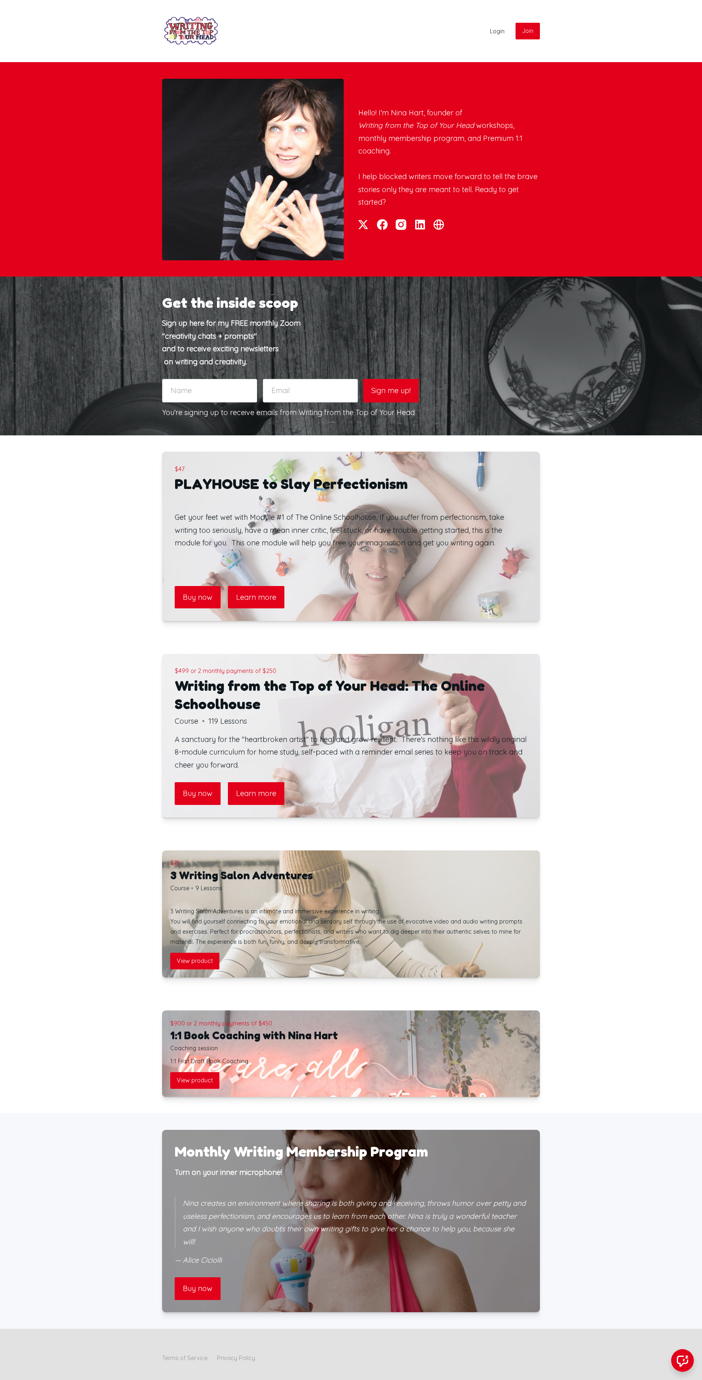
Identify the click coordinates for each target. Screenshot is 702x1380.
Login (497, 31)
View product (195, 961)
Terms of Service (185, 1358)
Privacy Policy (236, 1358)
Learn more (256, 597)
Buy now (197, 597)
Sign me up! (391, 390)
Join (527, 31)
